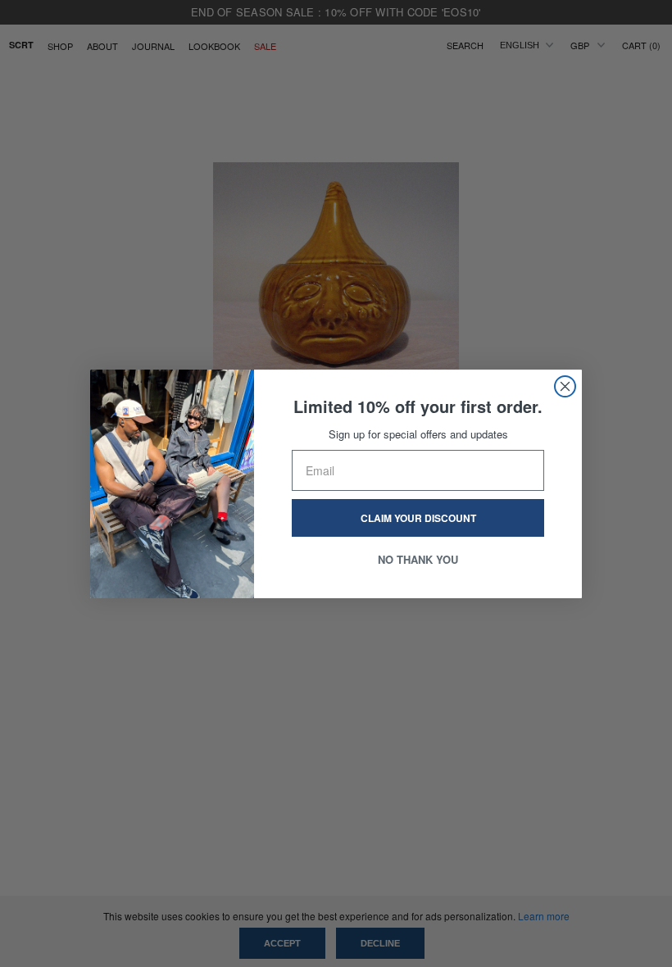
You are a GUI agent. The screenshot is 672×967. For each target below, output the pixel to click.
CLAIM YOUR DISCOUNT (418, 518)
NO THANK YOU (418, 559)
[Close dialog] (565, 386)
